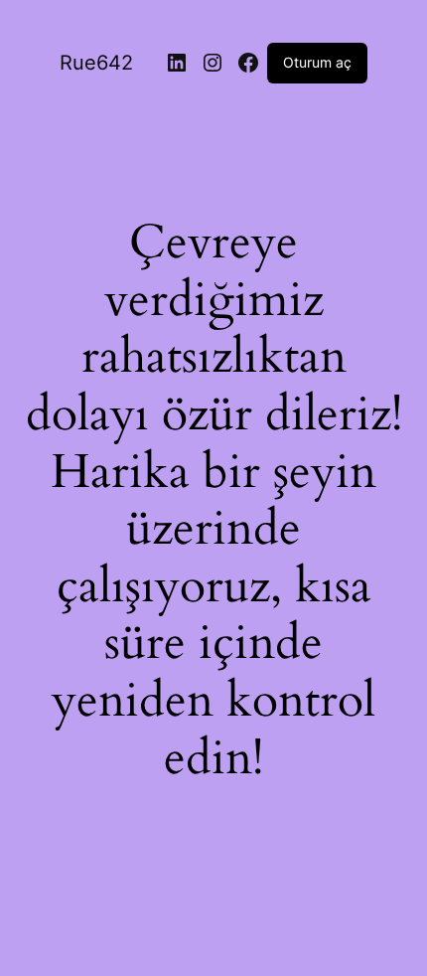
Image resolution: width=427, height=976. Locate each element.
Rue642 (96, 63)
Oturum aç (317, 62)
